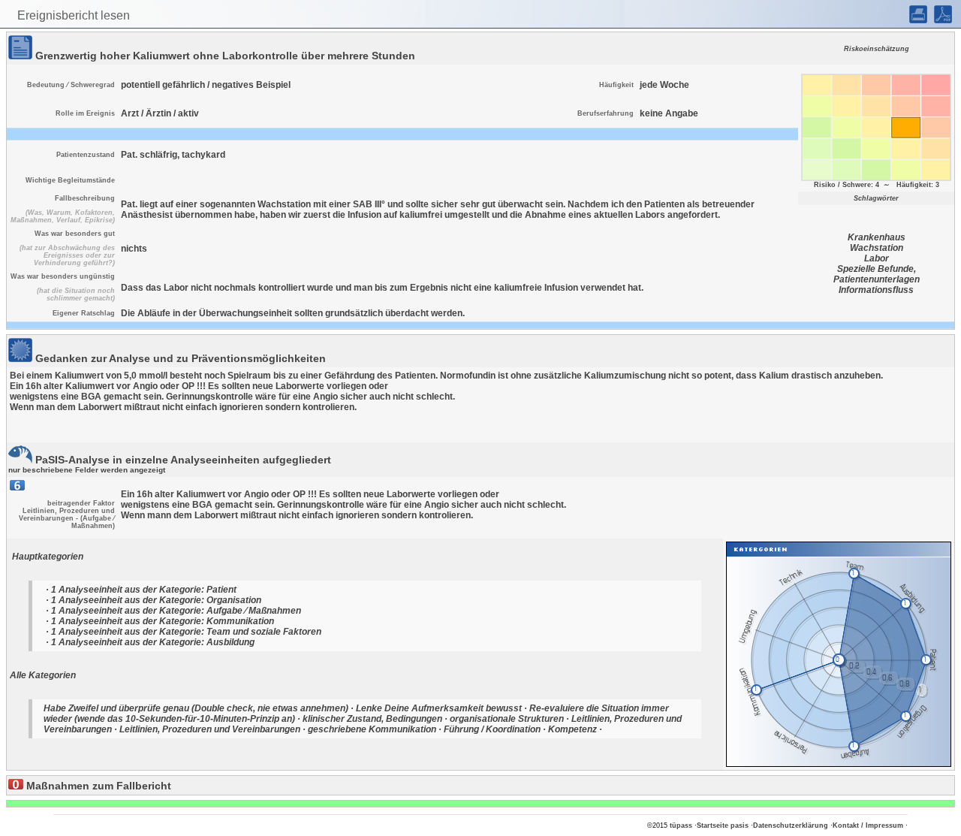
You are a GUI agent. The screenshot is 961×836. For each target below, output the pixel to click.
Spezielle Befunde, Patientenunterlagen (876, 274)
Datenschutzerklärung (790, 825)
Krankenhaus (876, 237)
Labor (876, 258)
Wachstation (876, 248)
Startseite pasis (723, 825)
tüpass (681, 825)
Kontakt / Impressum (868, 825)
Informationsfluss (876, 290)
